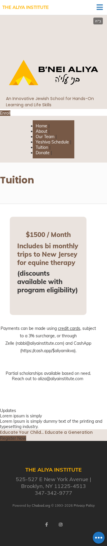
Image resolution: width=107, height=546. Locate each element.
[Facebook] (46, 524)
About (41, 131)
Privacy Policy (84, 505)
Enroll (5, 113)
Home (41, 126)
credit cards (69, 328)
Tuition (42, 147)
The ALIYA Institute (25, 7)
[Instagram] (60, 524)
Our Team (45, 136)
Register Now (13, 438)
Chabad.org (41, 505)
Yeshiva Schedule (52, 142)
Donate (43, 152)
